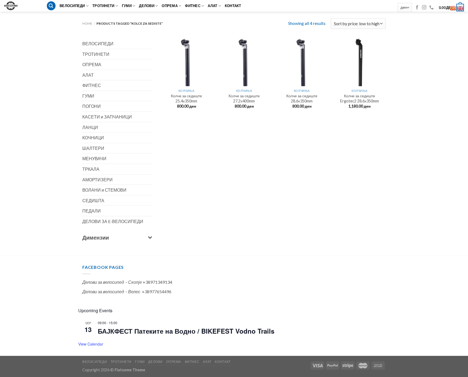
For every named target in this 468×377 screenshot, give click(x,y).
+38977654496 (156, 291)
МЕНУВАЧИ (94, 158)
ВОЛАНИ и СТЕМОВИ (104, 189)
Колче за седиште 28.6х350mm (301, 98)
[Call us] (431, 7)
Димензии (95, 237)
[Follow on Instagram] (424, 7)
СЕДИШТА (93, 200)
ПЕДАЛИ (91, 210)
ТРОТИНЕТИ (103, 6)
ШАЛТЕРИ (93, 148)
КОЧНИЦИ (93, 137)
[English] (460, 7)
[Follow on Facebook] (417, 7)
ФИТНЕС (192, 6)
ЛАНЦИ (90, 127)
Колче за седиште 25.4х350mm (186, 98)
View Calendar (90, 344)
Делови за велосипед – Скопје (112, 282)
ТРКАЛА (90, 169)
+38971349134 (157, 282)
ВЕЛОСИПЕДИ (72, 6)
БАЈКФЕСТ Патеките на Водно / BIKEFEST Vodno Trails (186, 331)
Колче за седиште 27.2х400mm (244, 98)
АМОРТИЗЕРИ (97, 179)
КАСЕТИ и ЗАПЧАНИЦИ (107, 116)
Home (87, 23)
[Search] (51, 5)
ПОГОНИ (91, 106)
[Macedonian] (453, 7)
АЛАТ (212, 6)
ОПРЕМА (170, 6)
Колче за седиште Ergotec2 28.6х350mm (359, 98)
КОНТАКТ (233, 6)
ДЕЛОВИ (146, 6)
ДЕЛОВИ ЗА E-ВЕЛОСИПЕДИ (112, 221)
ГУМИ (127, 6)
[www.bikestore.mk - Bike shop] (13, 6)
